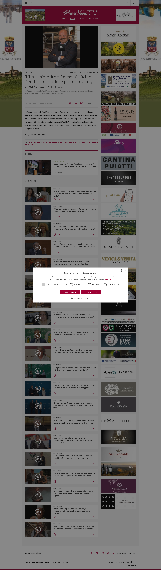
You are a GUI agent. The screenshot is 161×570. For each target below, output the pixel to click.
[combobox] (122, 270)
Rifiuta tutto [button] (91, 292)
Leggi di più (108, 279)
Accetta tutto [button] (70, 292)
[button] (80, 298)
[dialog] (80, 285)
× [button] (125, 270)
